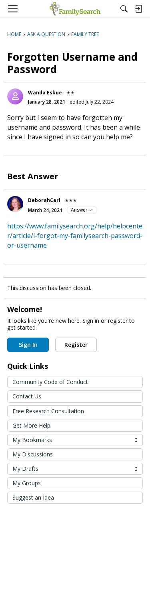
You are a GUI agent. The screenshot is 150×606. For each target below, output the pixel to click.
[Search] (124, 9)
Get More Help (31, 425)
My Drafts (75, 468)
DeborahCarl (44, 200)
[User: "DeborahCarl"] (15, 204)
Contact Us (26, 396)
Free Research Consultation (48, 411)
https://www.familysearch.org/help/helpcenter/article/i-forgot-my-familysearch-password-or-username (74, 236)
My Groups (26, 483)
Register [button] (76, 344)
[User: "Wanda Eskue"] (15, 96)
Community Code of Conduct (50, 382)
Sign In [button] (28, 344)
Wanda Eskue (45, 92)
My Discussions (32, 454)
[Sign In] (138, 9)
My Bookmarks (75, 440)
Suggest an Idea (33, 497)
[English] (75, 9)
